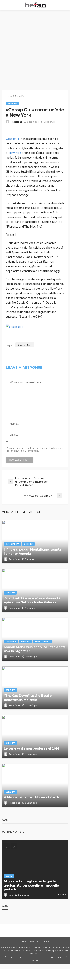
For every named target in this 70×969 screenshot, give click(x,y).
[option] (35, 869)
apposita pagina (57, 957)
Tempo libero (43, 641)
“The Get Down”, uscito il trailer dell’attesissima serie (28, 698)
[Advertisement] (35, 47)
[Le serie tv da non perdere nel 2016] (35, 736)
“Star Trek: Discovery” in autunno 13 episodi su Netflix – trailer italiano (32, 600)
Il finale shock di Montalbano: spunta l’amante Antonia (32, 551)
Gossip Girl (49, 121)
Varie (9, 875)
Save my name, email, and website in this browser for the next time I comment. (35, 449)
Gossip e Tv (12, 544)
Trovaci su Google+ (42, 941)
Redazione (16, 121)
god (11, 894)
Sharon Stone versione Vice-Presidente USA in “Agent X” (35, 649)
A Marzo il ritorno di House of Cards (31, 797)
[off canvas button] (4, 5)
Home (9, 95)
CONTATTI (24, 941)
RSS (31, 941)
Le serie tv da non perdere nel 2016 (31, 748)
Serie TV (12, 103)
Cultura (11, 641)
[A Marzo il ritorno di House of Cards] (35, 785)
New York (14, 152)
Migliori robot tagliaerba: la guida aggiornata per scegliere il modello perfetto (31, 885)
